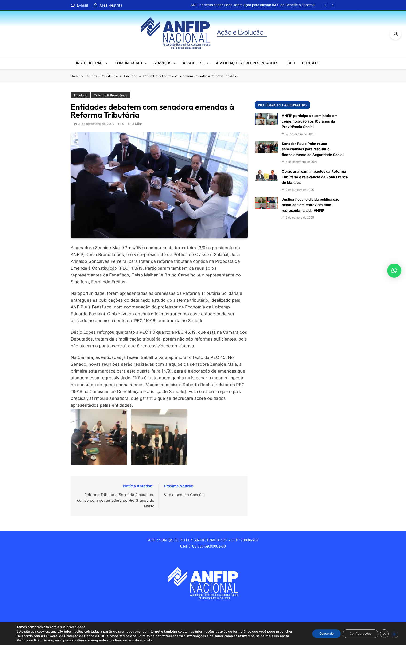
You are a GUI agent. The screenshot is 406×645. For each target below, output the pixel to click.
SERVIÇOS (162, 63)
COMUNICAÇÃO (128, 63)
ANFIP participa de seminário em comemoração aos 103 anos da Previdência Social (310, 121)
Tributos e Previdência (110, 95)
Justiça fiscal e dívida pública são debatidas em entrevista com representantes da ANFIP (310, 205)
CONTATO (311, 63)
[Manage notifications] (394, 634)
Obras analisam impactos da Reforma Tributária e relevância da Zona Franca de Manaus (315, 177)
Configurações (360, 633)
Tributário (80, 95)
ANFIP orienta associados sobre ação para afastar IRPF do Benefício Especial (253, 5)
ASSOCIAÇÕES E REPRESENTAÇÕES (247, 63)
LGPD (290, 63)
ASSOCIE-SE (194, 63)
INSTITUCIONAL (89, 63)
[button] (394, 271)
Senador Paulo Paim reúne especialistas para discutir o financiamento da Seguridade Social (313, 149)
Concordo (326, 633)
